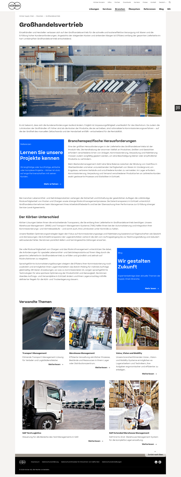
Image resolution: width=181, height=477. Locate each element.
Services (107, 9)
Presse (145, 2)
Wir (169, 9)
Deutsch (162, 2)
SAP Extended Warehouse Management (129, 433)
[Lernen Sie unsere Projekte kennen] (41, 163)
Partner (117, 2)
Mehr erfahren (51, 184)
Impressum (35, 462)
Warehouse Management (82, 353)
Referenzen (150, 9)
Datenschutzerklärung (50, 462)
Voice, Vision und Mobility (129, 353)
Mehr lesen (151, 289)
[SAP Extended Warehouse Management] (134, 405)
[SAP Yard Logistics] (63, 405)
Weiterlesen (54, 365)
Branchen (120, 9)
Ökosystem (134, 9)
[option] (43, 342)
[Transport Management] (43, 328)
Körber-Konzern (99, 2)
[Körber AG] (14, 5)
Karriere (137, 2)
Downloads (127, 2)
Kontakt (153, 2)
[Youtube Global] (159, 462)
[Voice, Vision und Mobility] (137, 328)
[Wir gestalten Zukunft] (139, 270)
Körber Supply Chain (26, 16)
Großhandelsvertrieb (52, 16)
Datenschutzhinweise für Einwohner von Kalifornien (80, 462)
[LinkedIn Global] (156, 462)
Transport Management (34, 353)
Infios (109, 2)
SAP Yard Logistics (31, 433)
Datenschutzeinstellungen (112, 462)
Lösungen (94, 9)
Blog (161, 9)
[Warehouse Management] (90, 328)
